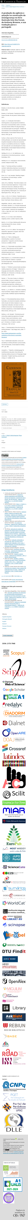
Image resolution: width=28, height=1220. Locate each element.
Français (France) (6, 626)
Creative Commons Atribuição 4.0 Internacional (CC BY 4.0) (13, 1152)
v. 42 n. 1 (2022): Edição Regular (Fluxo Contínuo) (13, 6)
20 (18, 576)
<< (2, 576)
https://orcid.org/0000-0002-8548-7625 (9, 39)
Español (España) (6, 616)
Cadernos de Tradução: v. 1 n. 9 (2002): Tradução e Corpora (14, 606)
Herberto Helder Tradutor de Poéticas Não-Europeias (15, 513)
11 (4, 576)
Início (3, 5)
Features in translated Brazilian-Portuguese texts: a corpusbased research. (15, 603)
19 (17, 576)
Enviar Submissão (7, 635)
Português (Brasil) (7, 619)
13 (7, 576)
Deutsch (4, 624)
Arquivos (8, 5)
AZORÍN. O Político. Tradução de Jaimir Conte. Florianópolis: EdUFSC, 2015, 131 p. (15, 560)
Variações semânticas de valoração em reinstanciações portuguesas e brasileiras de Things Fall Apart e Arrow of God (15, 595)
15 (11, 576)
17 (14, 576)
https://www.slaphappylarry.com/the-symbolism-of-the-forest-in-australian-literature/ (12, 335)
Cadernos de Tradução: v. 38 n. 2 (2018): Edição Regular (15, 556)
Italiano (4, 628)
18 (15, 576)
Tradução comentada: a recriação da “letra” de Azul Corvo (14, 540)
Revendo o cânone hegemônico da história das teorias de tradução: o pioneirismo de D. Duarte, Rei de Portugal (15, 497)
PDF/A (5, 404)
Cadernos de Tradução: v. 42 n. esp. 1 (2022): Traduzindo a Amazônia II (15, 526)
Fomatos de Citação (7, 428)
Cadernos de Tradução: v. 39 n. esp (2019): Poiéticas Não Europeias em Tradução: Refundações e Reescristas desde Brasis (15, 517)
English (4, 621)
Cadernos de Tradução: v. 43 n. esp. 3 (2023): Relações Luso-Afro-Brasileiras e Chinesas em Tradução (15, 536)
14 (9, 576)
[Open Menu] (1, 1)
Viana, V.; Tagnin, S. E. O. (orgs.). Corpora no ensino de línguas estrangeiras (15, 505)
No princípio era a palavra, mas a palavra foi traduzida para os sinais (15, 568)
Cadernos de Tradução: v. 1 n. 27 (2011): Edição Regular (14, 508)
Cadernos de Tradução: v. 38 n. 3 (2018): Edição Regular (15, 551)
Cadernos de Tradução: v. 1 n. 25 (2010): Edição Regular (14, 501)
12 (6, 576)
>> (21, 576)
